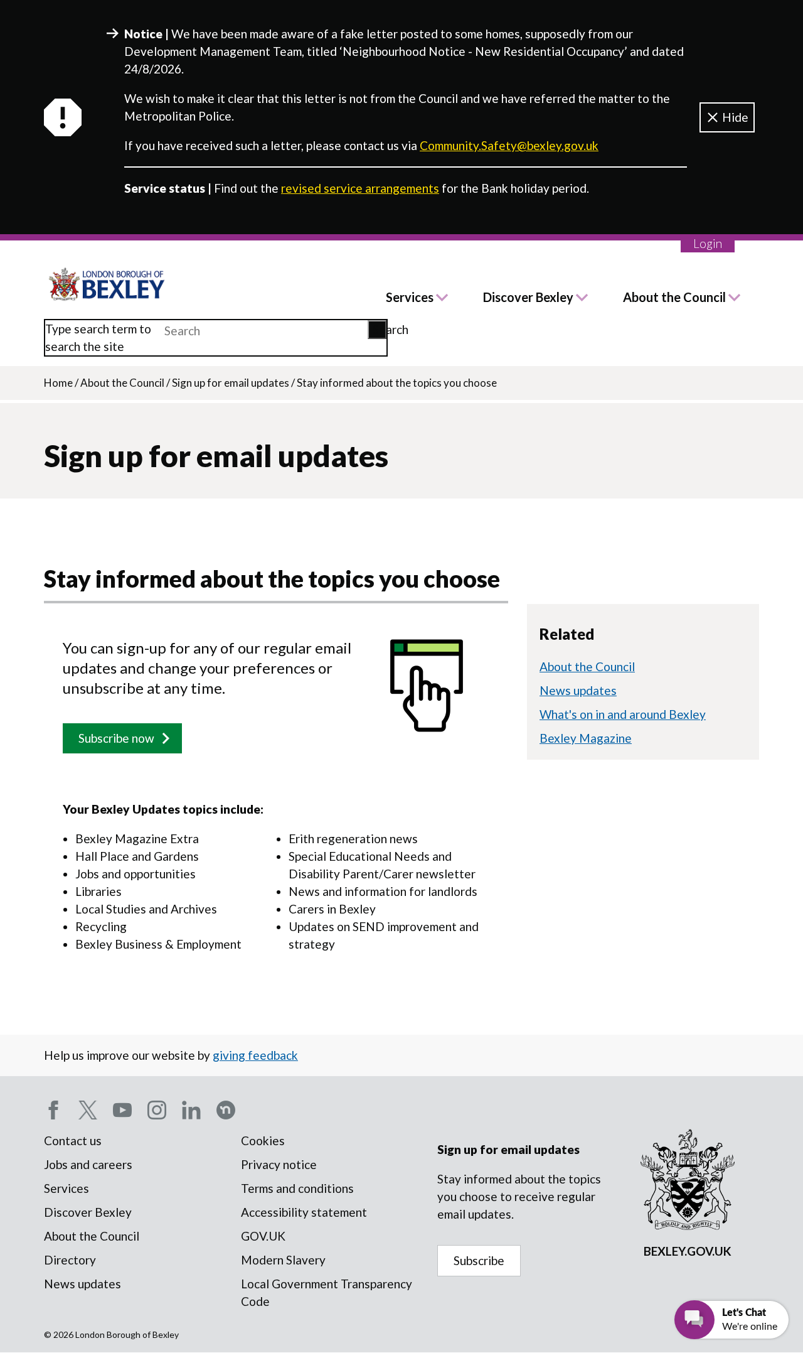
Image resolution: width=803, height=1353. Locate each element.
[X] (87, 1110)
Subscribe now (116, 738)
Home (58, 382)
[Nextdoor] (225, 1110)
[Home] (107, 284)
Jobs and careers (88, 1164)
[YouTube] (122, 1110)
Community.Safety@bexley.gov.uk (509, 145)
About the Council (674, 297)
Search (379, 329)
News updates (578, 690)
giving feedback (255, 1055)
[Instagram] (156, 1110)
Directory (70, 1260)
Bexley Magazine (586, 738)
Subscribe (479, 1260)
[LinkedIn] (191, 1110)
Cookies (263, 1140)
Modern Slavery (283, 1260)
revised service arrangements (360, 188)
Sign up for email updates (230, 382)
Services (409, 297)
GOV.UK (263, 1236)
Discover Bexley (528, 297)
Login (707, 243)
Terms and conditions (297, 1188)
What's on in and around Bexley (623, 714)
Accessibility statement (304, 1212)
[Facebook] (53, 1110)
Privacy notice (279, 1164)
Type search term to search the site (98, 337)
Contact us (73, 1140)
